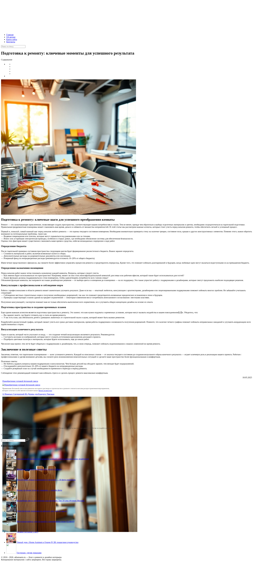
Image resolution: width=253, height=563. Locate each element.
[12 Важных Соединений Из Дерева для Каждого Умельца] (69, 531)
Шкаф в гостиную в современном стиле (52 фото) (39, 469)
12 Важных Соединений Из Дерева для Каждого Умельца (28, 394)
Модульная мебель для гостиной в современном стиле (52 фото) (45, 521)
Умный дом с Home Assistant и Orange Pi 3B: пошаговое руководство (47, 542)
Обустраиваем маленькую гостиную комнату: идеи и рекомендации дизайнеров (53, 459)
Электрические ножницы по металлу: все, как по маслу (42, 511)
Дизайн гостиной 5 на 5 (27, 532)
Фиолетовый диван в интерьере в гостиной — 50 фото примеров (46, 480)
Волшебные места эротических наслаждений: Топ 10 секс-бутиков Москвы (50, 500)
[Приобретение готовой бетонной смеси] (21, 385)
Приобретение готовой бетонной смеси (20, 381)
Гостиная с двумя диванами (29, 553)
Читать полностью (45, 391)
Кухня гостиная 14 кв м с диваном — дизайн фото (39, 490)
